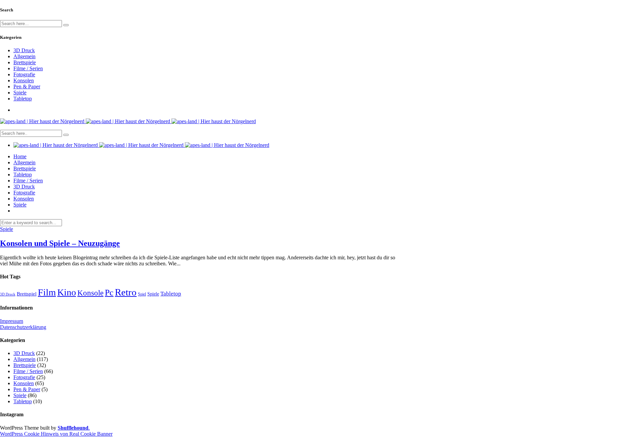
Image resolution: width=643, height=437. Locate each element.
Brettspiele (24, 62)
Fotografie (24, 74)
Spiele (19, 92)
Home (19, 156)
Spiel (142, 294)
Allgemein (24, 56)
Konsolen (23, 80)
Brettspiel (27, 293)
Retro (126, 292)
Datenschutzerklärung (23, 327)
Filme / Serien (28, 68)
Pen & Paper (26, 86)
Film (47, 292)
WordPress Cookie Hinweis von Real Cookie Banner (56, 434)
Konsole (90, 292)
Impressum (11, 321)
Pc (109, 292)
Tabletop (22, 98)
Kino (66, 292)
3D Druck (24, 50)
